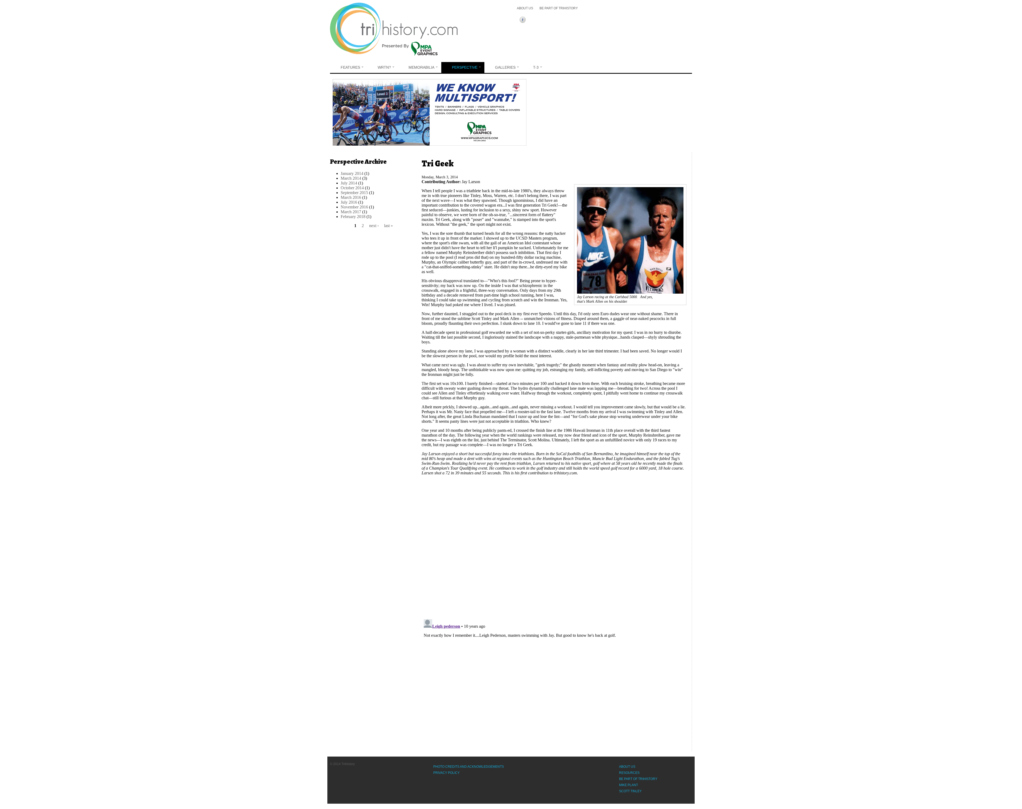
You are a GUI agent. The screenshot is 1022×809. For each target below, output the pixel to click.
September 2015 (354, 192)
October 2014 (352, 188)
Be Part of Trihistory (558, 8)
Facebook (524, 20)
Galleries (505, 67)
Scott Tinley (630, 791)
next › (374, 225)
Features (350, 67)
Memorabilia (421, 67)
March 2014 (351, 178)
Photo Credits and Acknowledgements (468, 767)
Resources (629, 773)
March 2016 (351, 197)
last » (388, 225)
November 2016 (354, 207)
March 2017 (351, 212)
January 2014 (352, 173)
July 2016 (349, 202)
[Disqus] (554, 546)
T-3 (536, 67)
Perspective (464, 67)
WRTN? (384, 67)
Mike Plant (628, 785)
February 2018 (353, 216)
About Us (525, 8)
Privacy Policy (446, 773)
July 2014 (349, 183)
